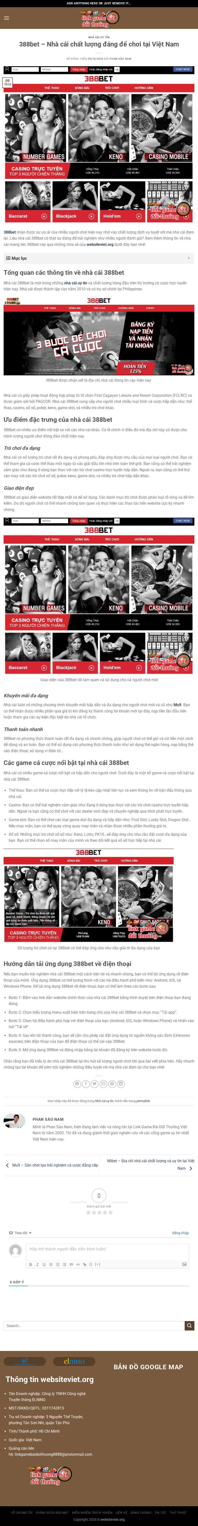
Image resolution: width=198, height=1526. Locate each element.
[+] (97, 1264)
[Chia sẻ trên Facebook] (86, 1084)
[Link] (84, 1264)
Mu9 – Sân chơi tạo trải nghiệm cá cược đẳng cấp (54, 1165)
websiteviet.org (100, 244)
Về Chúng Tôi (21, 1512)
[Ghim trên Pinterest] (112, 1084)
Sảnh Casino (141, 1512)
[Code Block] (78, 1264)
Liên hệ (121, 1512)
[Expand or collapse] (189, 258)
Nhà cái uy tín (99, 37)
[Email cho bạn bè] (103, 1084)
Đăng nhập (180, 1233)
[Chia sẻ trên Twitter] (95, 1084)
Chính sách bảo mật (52, 1512)
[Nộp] (189, 1325)
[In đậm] (30, 1264)
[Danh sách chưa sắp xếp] (64, 1264)
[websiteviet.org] (99, 18)
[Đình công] (51, 1264)
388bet (10, 232)
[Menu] (6, 18)
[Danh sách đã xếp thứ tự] (57, 1264)
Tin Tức (160, 1512)
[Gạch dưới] (44, 1264)
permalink (143, 1101)
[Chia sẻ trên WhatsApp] (77, 1084)
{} (91, 1264)
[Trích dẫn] (71, 1264)
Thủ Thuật (178, 1512)
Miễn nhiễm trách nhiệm (92, 1512)
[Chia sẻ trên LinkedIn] (121, 1084)
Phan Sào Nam (120, 58)
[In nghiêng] (37, 1264)
